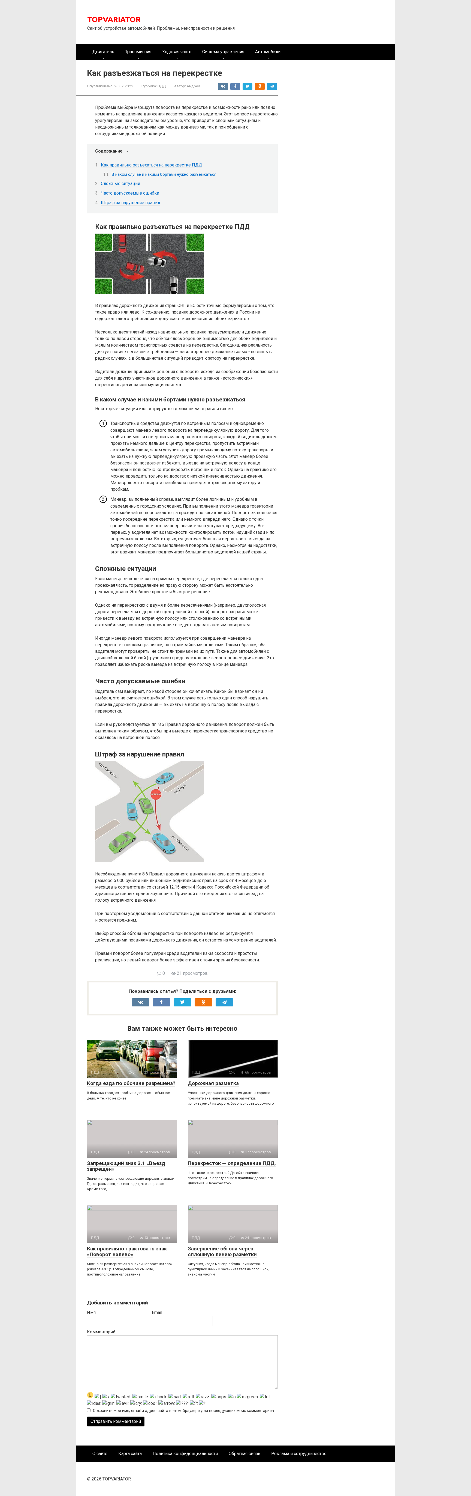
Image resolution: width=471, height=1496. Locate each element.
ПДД (162, 86)
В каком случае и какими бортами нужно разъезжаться (164, 174)
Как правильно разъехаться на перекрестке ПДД (151, 165)
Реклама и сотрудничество (299, 1453)
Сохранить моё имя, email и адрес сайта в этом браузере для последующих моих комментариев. (184, 1410)
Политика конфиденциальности (185, 1453)
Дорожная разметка (213, 1083)
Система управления (223, 51)
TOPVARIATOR (114, 19)
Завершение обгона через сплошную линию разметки (222, 1251)
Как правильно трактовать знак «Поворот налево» (127, 1251)
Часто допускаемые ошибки (130, 193)
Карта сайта (130, 1453)
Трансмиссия (138, 51)
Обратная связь (244, 1453)
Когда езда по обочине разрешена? (131, 1083)
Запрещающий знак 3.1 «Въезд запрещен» (126, 1166)
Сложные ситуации (120, 183)
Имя (91, 1312)
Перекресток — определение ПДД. (232, 1163)
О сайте (99, 1453)
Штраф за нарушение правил (130, 202)
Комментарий (101, 1331)
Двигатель (103, 51)
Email (157, 1312)
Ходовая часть (176, 51)
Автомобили (267, 51)
